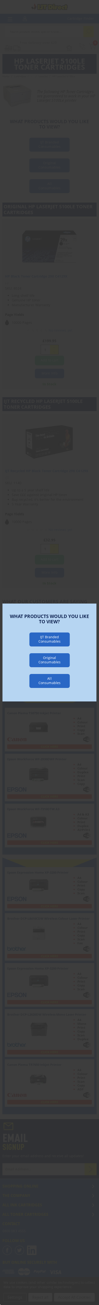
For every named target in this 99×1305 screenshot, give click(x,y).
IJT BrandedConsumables (49, 639)
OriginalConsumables (49, 659)
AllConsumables (49, 680)
